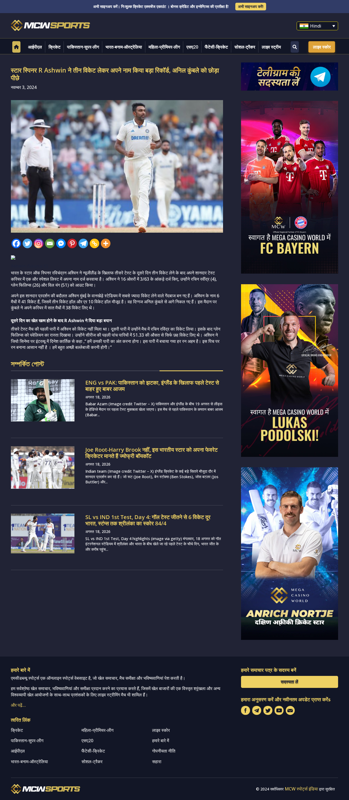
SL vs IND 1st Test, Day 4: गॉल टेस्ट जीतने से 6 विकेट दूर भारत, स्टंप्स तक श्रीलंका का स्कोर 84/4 (147, 520)
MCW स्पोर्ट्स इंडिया (301, 789)
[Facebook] (16, 243)
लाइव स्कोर (322, 47)
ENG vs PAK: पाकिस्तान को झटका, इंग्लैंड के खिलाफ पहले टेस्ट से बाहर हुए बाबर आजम (152, 385)
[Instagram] (38, 243)
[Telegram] (83, 243)
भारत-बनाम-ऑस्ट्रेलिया (124, 47)
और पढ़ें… (18, 705)
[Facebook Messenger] (61, 243)
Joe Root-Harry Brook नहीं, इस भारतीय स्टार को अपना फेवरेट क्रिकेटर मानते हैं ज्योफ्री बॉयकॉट (151, 453)
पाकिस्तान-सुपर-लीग (83, 47)
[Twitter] (27, 243)
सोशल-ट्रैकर (244, 47)
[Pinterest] (72, 243)
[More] (105, 243)
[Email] (50, 243)
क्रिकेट (55, 47)
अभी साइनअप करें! (250, 6)
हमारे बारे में (160, 741)
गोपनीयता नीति (163, 751)
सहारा (156, 762)
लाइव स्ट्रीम (271, 47)
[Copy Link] (94, 243)
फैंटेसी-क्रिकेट (216, 47)
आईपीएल (35, 47)
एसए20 (192, 47)
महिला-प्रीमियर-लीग (164, 47)
